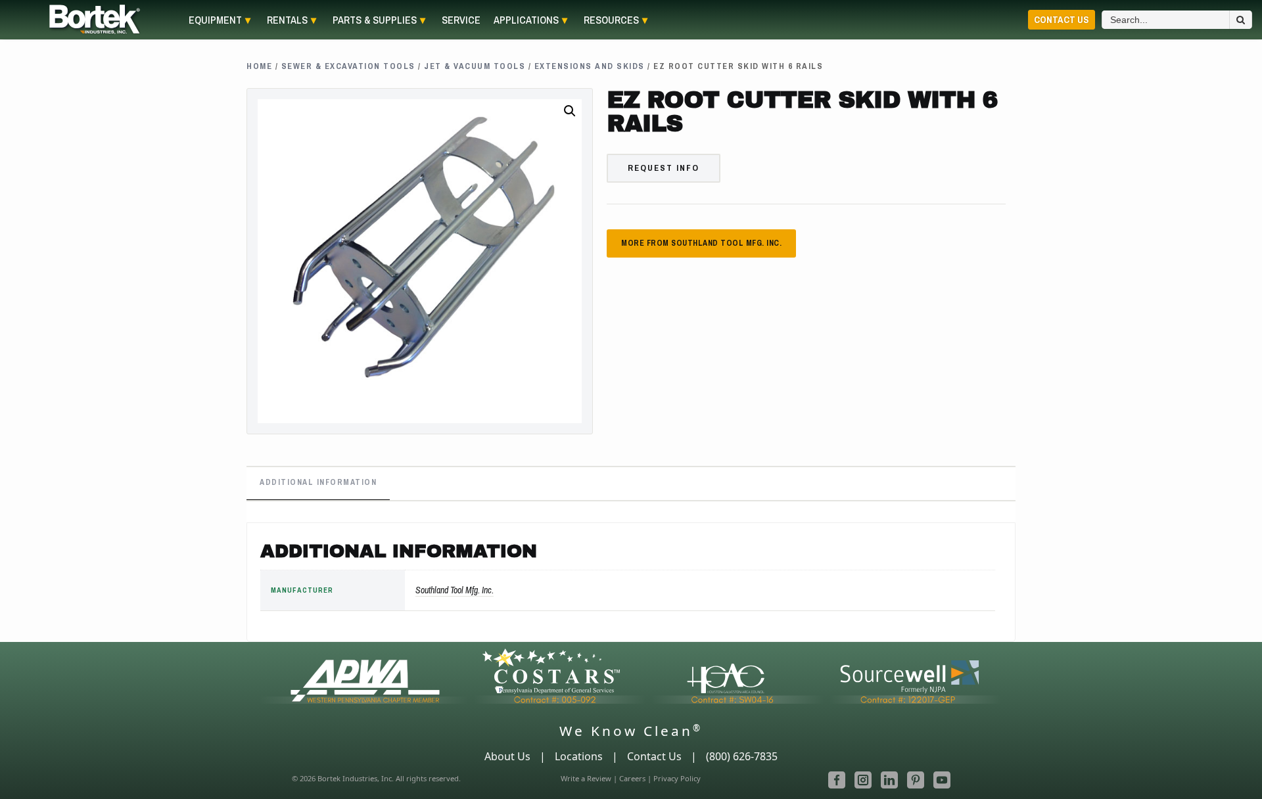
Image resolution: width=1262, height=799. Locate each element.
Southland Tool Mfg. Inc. (454, 590)
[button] (570, 111)
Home (259, 66)
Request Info (663, 167)
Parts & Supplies (375, 19)
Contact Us (1061, 19)
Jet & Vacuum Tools (474, 66)
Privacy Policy (677, 778)
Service (461, 19)
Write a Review (586, 778)
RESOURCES (611, 19)
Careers (632, 778)
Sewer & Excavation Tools (348, 66)
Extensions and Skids (589, 66)
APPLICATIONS (526, 19)
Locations (579, 756)
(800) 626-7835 (742, 756)
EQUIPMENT (215, 19)
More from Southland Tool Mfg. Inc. (701, 243)
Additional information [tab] (318, 482)
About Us (507, 756)
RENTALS (287, 19)
